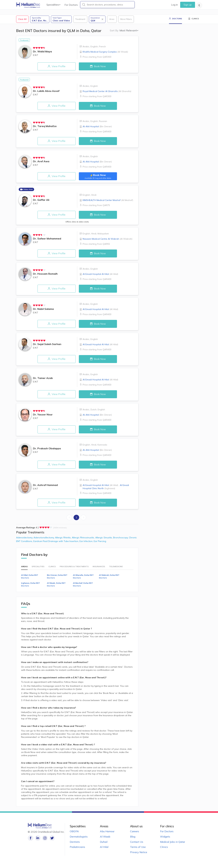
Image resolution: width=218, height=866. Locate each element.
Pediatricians (77, 846)
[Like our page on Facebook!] (30, 838)
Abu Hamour (107, 831)
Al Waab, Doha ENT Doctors (56, 584)
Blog (132, 836)
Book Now (99, 66)
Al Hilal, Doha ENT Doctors (29, 576)
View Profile (58, 66)
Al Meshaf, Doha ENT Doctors (83, 584)
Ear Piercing (100, 541)
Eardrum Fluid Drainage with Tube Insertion (56, 541)
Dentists (75, 841)
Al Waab (105, 836)
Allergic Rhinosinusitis (83, 537)
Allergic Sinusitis (104, 537)
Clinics (164, 846)
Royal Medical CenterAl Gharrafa (107, 91)
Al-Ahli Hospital (97, 126)
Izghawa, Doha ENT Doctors (30, 584)
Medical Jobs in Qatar (172, 841)
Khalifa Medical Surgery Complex (105, 51)
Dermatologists (79, 836)
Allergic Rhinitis (63, 537)
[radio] (34, 48)
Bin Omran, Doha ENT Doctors (57, 576)
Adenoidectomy (25, 537)
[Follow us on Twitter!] (52, 838)
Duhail (103, 841)
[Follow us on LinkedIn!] (38, 838)
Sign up (188, 4)
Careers (134, 831)
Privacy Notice (138, 852)
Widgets (165, 836)
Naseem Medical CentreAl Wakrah (107, 238)
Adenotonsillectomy (44, 537)
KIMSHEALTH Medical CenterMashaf (108, 200)
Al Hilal (104, 846)
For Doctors (71, 4)
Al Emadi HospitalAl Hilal (100, 274)
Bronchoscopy (121, 537)
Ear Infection (86, 541)
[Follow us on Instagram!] (45, 838)
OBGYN (74, 831)
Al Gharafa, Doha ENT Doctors (83, 576)
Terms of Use (138, 846)
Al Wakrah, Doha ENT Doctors (109, 576)
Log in (174, 4)
